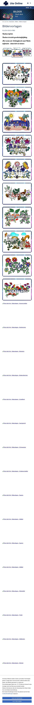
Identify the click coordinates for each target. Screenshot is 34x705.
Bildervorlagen (22, 21)
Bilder (16, 21)
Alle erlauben (17, 701)
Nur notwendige (17, 698)
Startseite (11, 21)
